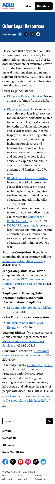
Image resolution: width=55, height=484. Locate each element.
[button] (32, 34)
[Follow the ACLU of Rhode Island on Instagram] (28, 462)
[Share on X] (26, 35)
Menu (28, 6)
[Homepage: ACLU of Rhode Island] (12, 6)
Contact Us (9, 437)
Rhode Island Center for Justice (27, 178)
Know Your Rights (13, 452)
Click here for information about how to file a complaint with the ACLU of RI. (26, 400)
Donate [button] (42, 6)
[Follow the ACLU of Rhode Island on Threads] (36, 462)
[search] (49, 421)
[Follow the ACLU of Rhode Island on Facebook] (5, 462)
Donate (6, 430)
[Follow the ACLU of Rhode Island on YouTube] (20, 462)
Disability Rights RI (40, 365)
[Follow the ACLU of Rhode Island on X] (13, 462)
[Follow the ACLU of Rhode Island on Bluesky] (43, 462)
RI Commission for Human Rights (29, 307)
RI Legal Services (18, 109)
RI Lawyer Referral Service (24, 96)
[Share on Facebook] (20, 35)
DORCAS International (22, 225)
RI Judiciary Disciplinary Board (22, 261)
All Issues (8, 445)
